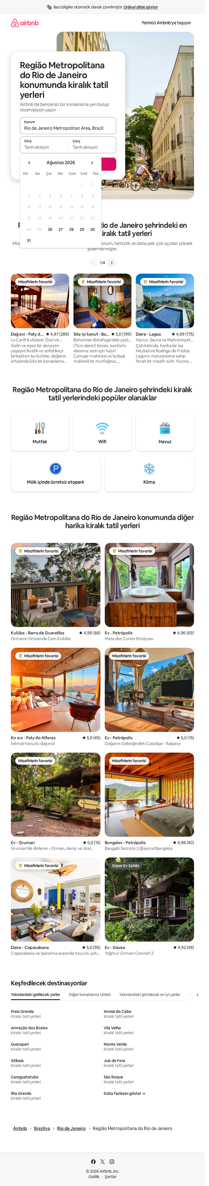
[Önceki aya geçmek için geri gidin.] (29, 162)
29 (82, 229)
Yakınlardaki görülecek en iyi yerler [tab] (149, 994)
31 (29, 240)
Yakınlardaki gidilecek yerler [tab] (35, 994)
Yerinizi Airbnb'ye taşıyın (166, 23)
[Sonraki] (111, 262)
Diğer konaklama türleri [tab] (89, 994)
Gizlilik (94, 1176)
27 (61, 229)
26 (50, 229)
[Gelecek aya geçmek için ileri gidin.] (92, 162)
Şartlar (110, 1176)
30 (92, 229)
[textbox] (44, 147)
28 (71, 229)
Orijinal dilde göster (141, 7)
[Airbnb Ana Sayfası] (25, 22)
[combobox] (68, 128)
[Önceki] (93, 262)
